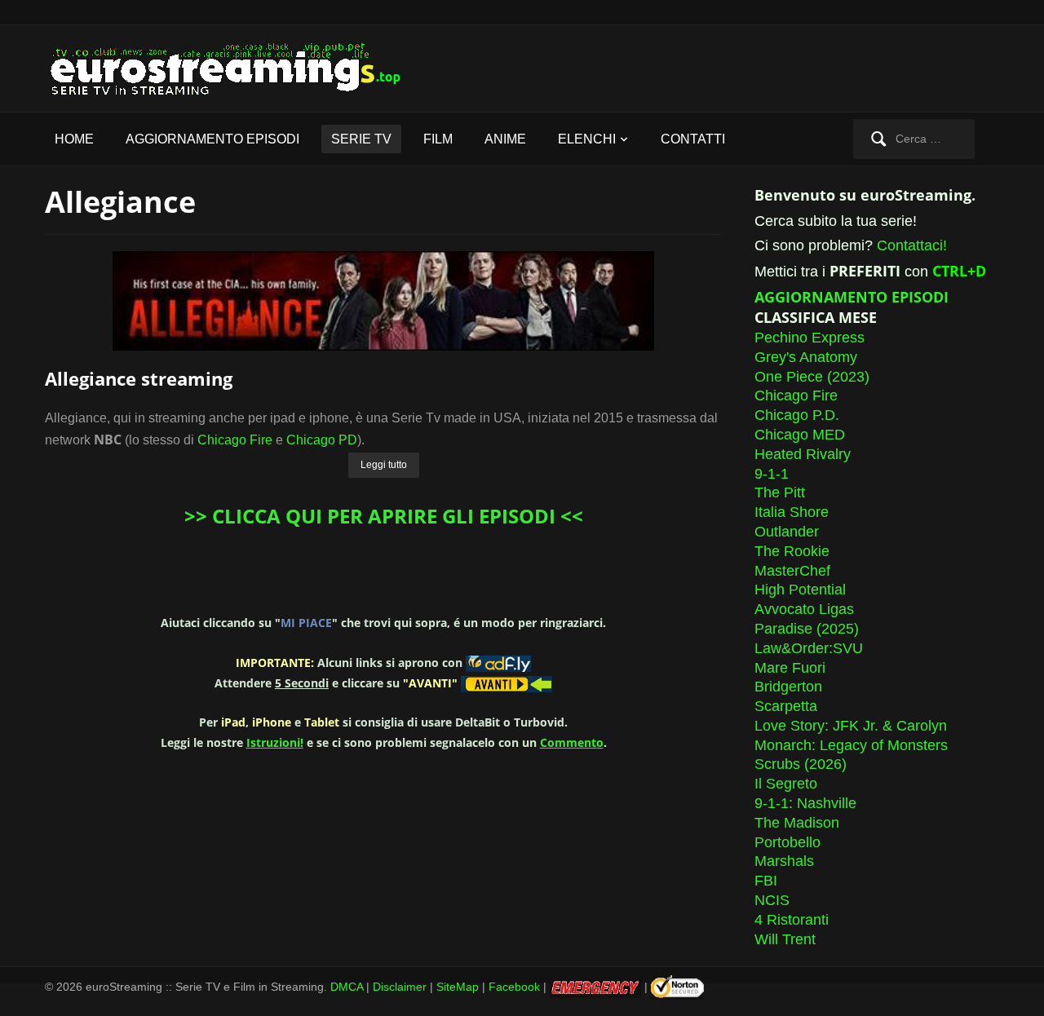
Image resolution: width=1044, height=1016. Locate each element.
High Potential (800, 589)
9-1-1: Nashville (805, 803)
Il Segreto (785, 783)
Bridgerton (788, 686)
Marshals (784, 861)
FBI (765, 880)
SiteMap (457, 986)
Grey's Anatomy (805, 357)
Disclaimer (400, 986)
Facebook (514, 986)
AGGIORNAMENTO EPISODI (212, 139)
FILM (438, 139)
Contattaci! (912, 245)
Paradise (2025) (806, 629)
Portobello (787, 842)
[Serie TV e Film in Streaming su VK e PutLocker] (236, 67)
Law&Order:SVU (808, 648)
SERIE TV (361, 139)
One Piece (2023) (811, 377)
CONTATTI (693, 139)
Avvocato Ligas (804, 609)
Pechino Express (809, 337)
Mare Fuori (789, 668)
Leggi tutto (384, 464)
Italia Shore (791, 512)
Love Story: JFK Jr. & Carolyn (850, 726)
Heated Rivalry (802, 454)
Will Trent (785, 939)
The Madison (796, 823)
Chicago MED (799, 434)
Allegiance (120, 202)
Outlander (786, 531)
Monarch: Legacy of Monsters (851, 745)
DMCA (346, 986)
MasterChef (792, 571)
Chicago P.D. (796, 415)
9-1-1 (771, 474)
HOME (74, 139)
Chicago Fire (234, 440)
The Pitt (779, 492)
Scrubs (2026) (800, 764)
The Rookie (791, 551)
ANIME (505, 139)
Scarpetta (785, 706)
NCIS (772, 900)
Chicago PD (321, 440)
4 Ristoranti (791, 920)
